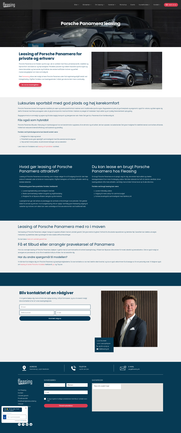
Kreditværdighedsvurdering (27, 401)
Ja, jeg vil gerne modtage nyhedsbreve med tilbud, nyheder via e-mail (67, 399)
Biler (76, 4)
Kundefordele (143, 4)
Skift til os (172, 5)
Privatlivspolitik (23, 398)
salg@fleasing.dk (134, 369)
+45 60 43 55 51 (103, 346)
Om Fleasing (22, 390)
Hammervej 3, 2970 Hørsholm (39, 369)
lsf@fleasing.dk (103, 349)
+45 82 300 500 (84, 369)
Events (133, 4)
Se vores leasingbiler (30, 85)
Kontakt (20, 393)
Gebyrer (20, 404)
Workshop (123, 4)
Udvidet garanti (23, 395)
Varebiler (111, 4)
